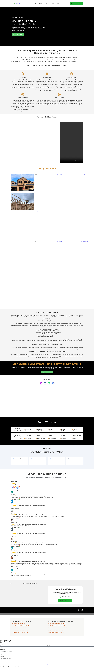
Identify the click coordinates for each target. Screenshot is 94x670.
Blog (53, 3)
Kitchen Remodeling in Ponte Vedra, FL (57, 623)
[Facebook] (45, 383)
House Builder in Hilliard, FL (18, 623)
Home (36, 3)
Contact (57, 3)
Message (2, 656)
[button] (47, 3)
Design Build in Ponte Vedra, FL (55, 630)
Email (48, 645)
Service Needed (3, 653)
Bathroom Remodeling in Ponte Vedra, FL (57, 627)
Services (47, 3)
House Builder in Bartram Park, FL (20, 630)
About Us (41, 3)
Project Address (3, 649)
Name (1, 642)
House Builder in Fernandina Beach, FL (21, 632)
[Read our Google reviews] (53, 383)
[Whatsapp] (49, 383)
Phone (1, 645)
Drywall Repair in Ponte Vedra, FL (56, 632)
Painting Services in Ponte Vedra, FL (56, 625)
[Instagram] (41, 383)
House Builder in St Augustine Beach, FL (21, 625)
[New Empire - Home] (17, 3)
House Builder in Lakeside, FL (19, 627)
